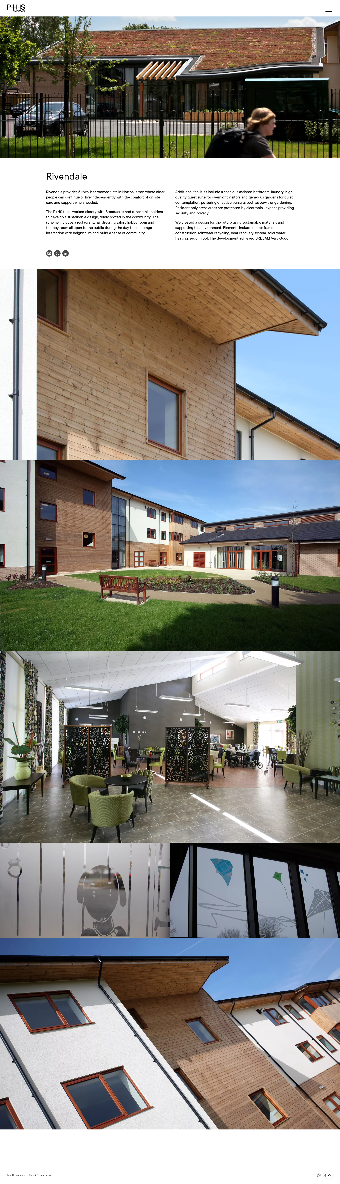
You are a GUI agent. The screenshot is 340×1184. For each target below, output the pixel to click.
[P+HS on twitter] (325, 1175)
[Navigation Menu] (328, 8)
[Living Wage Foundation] (84, 1166)
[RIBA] (20, 1166)
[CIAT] (52, 1166)
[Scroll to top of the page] (329, 1175)
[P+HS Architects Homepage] (16, 8)
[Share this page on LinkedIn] (65, 253)
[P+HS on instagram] (319, 1175)
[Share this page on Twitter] (57, 253)
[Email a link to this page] (49, 253)
